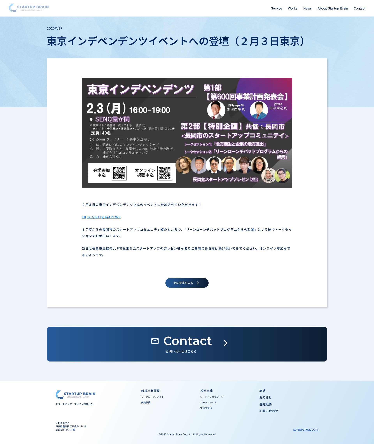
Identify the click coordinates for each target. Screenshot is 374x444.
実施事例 (145, 402)
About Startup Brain (333, 8)
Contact (359, 8)
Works (292, 8)
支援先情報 (206, 408)
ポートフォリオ (208, 402)
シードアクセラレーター (213, 396)
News (307, 8)
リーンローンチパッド (152, 396)
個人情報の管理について (305, 429)
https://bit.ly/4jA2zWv (101, 217)
